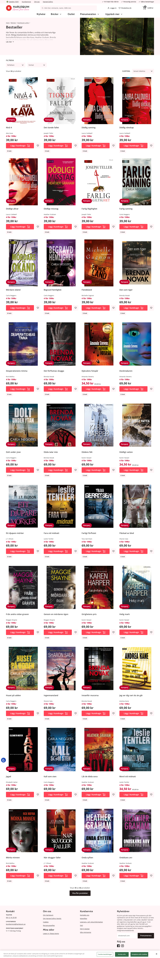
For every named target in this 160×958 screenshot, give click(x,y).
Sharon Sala (123, 539)
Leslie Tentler (49, 539)
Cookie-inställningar (105, 954)
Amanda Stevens (88, 377)
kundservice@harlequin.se (15, 924)
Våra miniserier (85, 932)
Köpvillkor (83, 918)
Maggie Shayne (11, 620)
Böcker (54, 14)
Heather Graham (50, 214)
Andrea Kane (124, 701)
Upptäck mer (112, 14)
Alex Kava (9, 133)
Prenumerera (145, 935)
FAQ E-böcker (85, 929)
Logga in (113, 8)
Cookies (46, 922)
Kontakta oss (84, 915)
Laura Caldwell (87, 133)
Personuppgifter (49, 925)
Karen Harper (87, 458)
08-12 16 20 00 (11, 917)
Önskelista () (126, 8)
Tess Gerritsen (87, 539)
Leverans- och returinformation (91, 922)
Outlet (71, 14)
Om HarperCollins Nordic (52, 918)
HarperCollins (48, 2)
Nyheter (41, 14)
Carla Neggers (124, 214)
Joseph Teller (48, 133)
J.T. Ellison (9, 539)
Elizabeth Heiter (12, 782)
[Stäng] (156, 954)
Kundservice (26, 2)
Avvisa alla (122, 954)
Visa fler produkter (80, 893)
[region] (80, 954)
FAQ (81, 925)
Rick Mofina (10, 377)
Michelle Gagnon (88, 295)
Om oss (37, 2)
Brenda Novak (124, 295)
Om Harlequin (48, 915)
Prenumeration (88, 14)
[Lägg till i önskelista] (37, 145)
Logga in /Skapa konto (51, 933)
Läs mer (9, 42)
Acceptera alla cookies (139, 954)
